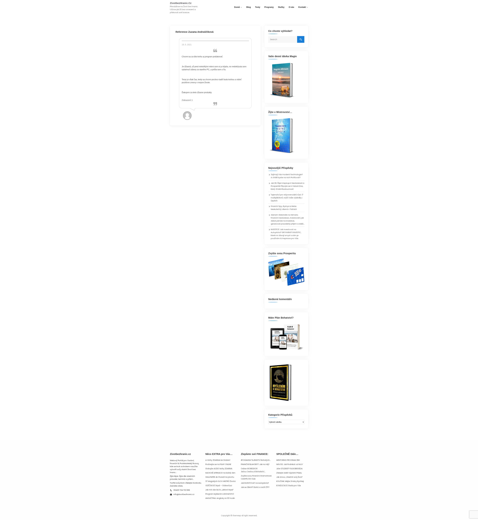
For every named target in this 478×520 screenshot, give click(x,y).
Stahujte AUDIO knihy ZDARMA (218, 468)
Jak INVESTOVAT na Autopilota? (255, 483)
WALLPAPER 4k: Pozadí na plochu (219, 477)
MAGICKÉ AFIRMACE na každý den (220, 472)
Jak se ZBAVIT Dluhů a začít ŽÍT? (255, 487)
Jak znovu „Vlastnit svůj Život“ (289, 477)
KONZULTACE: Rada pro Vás (288, 485)
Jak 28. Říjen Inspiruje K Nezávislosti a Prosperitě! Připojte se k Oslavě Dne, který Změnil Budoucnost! (287, 186)
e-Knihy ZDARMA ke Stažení (217, 460)
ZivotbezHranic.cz (180, 3)
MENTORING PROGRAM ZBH (288, 460)
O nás (291, 7)
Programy (269, 7)
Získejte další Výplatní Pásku (289, 472)
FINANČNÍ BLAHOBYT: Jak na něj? (255, 464)
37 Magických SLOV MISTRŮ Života (220, 481)
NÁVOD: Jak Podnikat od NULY (289, 464)
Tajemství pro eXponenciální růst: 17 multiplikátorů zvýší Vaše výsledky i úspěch (287, 197)
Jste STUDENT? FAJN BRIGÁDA (289, 468)
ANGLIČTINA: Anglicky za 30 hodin (220, 498)
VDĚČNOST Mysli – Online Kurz (218, 485)
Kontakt (302, 7)
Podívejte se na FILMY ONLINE (218, 464)
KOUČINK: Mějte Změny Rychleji (290, 481)
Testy (257, 7)
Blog (248, 7)
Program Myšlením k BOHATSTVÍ (219, 494)
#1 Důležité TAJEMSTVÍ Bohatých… (256, 460)
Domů (237, 7)
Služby (281, 7)
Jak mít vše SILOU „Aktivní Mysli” (219, 489)
